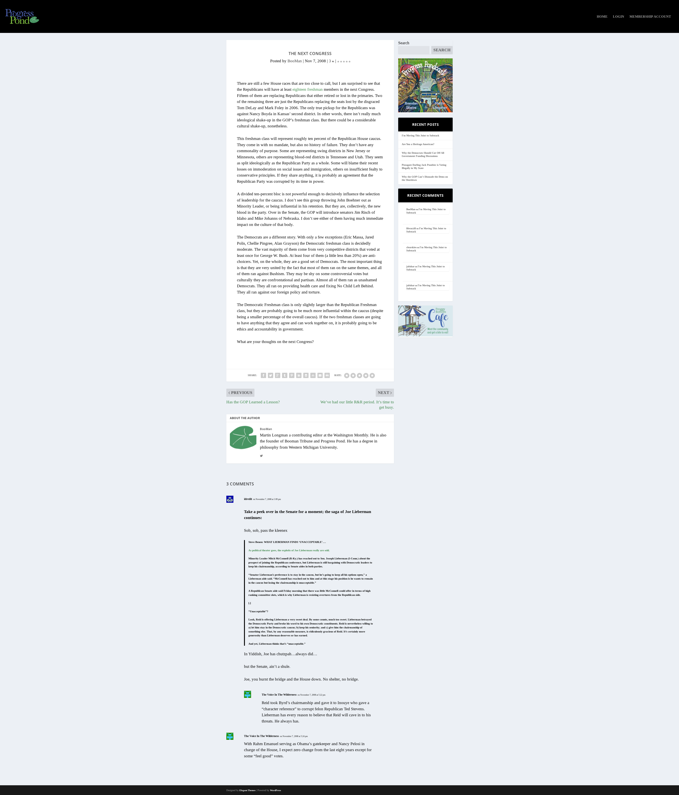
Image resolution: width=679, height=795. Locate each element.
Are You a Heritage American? (418, 144)
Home (602, 16)
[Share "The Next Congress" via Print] (327, 375)
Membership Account (650, 16)
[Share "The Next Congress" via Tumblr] (284, 375)
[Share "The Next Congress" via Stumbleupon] (313, 375)
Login (618, 16)
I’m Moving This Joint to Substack (420, 135)
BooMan (295, 61)
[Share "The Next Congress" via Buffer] (305, 375)
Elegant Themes (247, 790)
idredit (248, 498)
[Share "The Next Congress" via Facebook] (263, 375)
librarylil (411, 228)
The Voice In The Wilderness (279, 694)
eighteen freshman (307, 89)
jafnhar (410, 266)
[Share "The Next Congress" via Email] (320, 375)
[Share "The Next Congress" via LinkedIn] (298, 375)
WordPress (275, 790)
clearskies (411, 247)
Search (403, 43)
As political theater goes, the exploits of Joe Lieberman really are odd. (289, 550)
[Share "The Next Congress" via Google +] (277, 375)
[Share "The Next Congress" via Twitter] (270, 375)
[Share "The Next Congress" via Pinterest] (291, 375)
